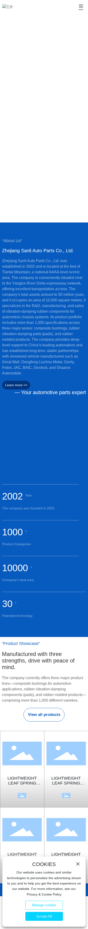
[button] (42, 217)
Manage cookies (44, 905)
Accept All (44, 916)
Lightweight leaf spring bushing (22, 783)
